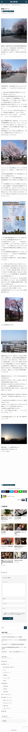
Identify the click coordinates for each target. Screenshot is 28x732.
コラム (4, 669)
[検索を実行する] (25, 627)
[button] (3, 491)
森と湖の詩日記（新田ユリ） (8, 11)
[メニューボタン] (2, 2)
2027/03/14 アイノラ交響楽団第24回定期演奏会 (13, 644)
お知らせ (5, 661)
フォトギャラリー (7, 694)
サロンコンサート (7, 708)
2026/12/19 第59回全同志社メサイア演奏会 (12, 637)
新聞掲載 (5, 675)
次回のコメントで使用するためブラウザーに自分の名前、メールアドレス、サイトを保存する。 (14, 614)
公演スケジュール (7, 697)
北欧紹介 (5, 683)
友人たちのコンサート (7, 703)
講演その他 (5, 705)
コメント (5, 582)
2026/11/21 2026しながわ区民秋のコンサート (13, 651)
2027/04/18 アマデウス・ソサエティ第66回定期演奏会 (14, 640)
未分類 (4, 711)
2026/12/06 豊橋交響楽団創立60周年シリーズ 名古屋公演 (14, 648)
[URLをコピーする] (25, 491)
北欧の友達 (5, 691)
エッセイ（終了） (7, 677)
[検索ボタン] (26, 2)
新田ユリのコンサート (7, 700)
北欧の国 (5, 688)
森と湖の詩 (14, 2)
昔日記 (4, 680)
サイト (4, 608)
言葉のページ (6, 664)
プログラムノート (7, 672)
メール (4, 603)
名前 (4, 598)
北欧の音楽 (5, 686)
